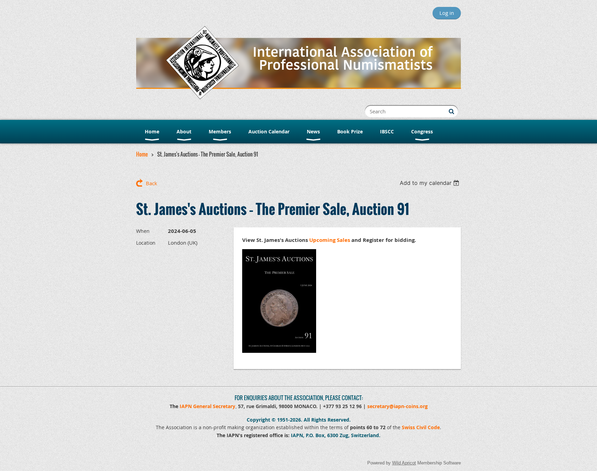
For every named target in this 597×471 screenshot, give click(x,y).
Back (151, 183)
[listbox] (430, 183)
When (143, 231)
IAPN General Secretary (207, 406)
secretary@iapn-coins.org (397, 406)
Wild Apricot (404, 462)
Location (145, 242)
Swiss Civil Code (421, 427)
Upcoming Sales (329, 240)
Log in (446, 12)
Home (142, 154)
